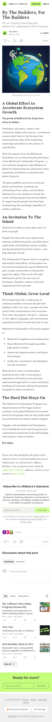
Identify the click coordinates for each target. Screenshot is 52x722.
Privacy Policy (25, 522)
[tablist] (14, 561)
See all (7, 664)
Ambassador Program (12, 470)
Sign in (46, 4)
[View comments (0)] (14, 40)
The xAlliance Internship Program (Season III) (16, 605)
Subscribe (36, 4)
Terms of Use (39, 516)
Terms (33, 699)
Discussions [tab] (23, 596)
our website (19, 474)
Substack (12, 716)
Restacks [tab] (21, 561)
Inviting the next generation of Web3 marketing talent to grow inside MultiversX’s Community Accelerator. (17, 612)
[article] (26, 612)
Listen (46, 33)
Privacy (25, 699)
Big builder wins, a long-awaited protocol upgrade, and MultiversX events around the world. (18, 649)
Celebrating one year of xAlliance (18, 630)
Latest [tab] (13, 596)
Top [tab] (5, 596)
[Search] (47, 596)
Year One (7, 626)
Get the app (39, 709)
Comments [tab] (9, 561)
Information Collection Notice (31, 519)
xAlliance (13, 32)
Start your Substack (18, 709)
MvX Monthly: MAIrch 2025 (17, 644)
